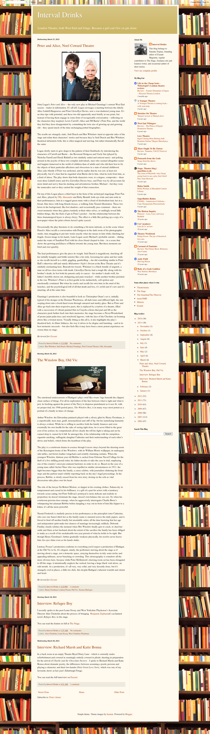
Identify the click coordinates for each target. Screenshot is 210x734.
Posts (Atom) (55, 697)
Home (81, 692)
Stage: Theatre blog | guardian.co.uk (147, 169)
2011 (140, 400)
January (143, 390)
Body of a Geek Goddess (148, 268)
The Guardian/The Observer (149, 294)
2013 (140, 322)
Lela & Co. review (145, 226)
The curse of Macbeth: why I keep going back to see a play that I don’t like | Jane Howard (152, 176)
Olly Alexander (65, 197)
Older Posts (119, 692)
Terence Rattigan (85, 589)
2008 (140, 412)
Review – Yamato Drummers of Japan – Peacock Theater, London (153, 92)
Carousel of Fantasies (147, 246)
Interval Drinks (59, 14)
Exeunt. (74, 677)
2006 (140, 421)
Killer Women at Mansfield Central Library (152, 190)
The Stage (141, 291)
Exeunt (53, 336)
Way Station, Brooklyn (147, 271)
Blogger (128, 714)
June (142, 347)
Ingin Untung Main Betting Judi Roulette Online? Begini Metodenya (152, 139)
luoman (110, 714)
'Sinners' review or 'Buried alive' (150, 115)
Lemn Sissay (63, 633)
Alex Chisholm (51, 633)
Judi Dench (61, 346)
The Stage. (75, 623)
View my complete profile (145, 70)
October (144, 330)
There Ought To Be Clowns (149, 148)
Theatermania (143, 287)
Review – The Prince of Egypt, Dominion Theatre (150, 127)
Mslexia (140, 302)
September (145, 334)
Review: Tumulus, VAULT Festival (152, 151)
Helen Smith (143, 186)
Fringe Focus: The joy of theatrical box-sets (151, 237)
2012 (140, 396)
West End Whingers (146, 123)
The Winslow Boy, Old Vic (57, 359)
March (143, 359)
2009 (140, 408)
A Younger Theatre (146, 100)
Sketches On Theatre (147, 113)
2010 (140, 404)
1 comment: (75, 586)
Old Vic (74, 589)
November (145, 326)
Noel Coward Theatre (90, 346)
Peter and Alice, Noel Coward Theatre (65, 45)
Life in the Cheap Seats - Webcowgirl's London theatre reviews (151, 86)
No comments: (76, 343)
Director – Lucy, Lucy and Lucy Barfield (150, 215)
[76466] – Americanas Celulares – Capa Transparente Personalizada (151, 202)
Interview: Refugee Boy (54, 603)
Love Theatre (143, 136)
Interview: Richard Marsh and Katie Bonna (69, 647)
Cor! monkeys (144, 223)
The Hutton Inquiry (146, 211)
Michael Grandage (73, 346)
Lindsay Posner (65, 589)
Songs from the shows (146, 160)
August (143, 338)
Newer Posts (43, 692)
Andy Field (142, 258)
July (142, 343)
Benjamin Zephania (99, 613)
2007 (140, 416)
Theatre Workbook (146, 233)
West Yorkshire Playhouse (79, 633)
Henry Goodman (51, 589)
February (144, 386)
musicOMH (142, 298)
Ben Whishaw (50, 346)
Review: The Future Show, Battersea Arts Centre (152, 250)
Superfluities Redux (146, 198)
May (142, 351)
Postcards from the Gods (148, 158)
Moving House (143, 261)
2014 (140, 318)
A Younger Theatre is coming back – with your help (152, 104)
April (142, 355)
